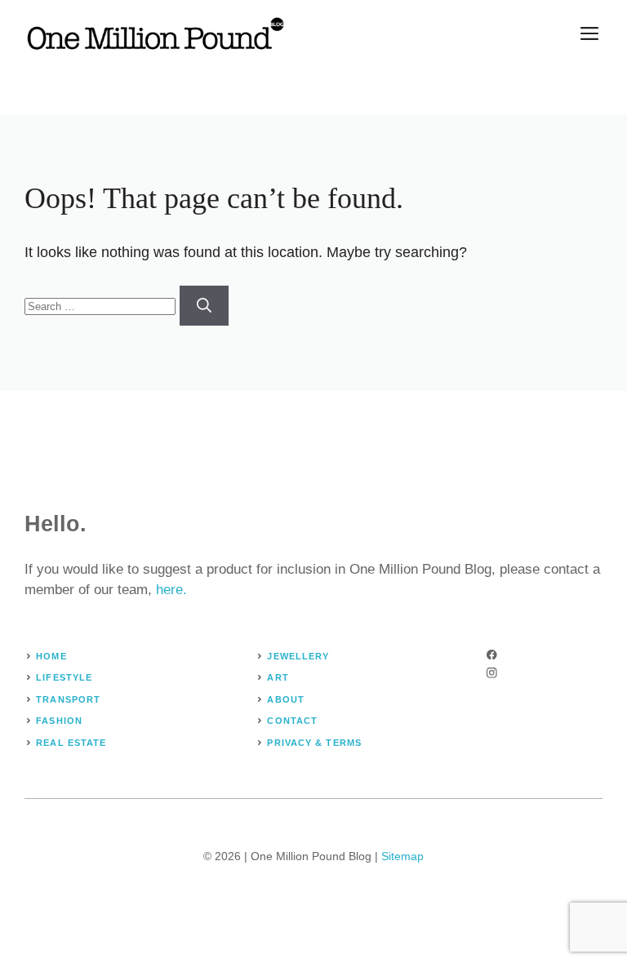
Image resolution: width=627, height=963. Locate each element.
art (277, 677)
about (286, 699)
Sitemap (402, 856)
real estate (71, 743)
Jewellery (298, 656)
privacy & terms (314, 743)
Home (51, 656)
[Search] (204, 306)
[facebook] (492, 655)
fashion (59, 721)
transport (68, 699)
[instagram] (492, 673)
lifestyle (64, 677)
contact (292, 721)
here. (171, 589)
